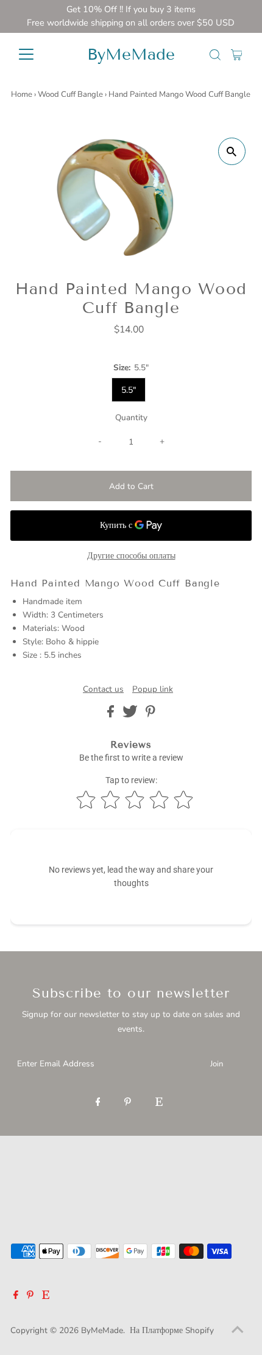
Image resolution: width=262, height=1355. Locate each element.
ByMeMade (131, 54)
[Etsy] (159, 1102)
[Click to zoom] (232, 151)
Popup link (152, 689)
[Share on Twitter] (131, 714)
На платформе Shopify (172, 1330)
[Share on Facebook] (111, 714)
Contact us (103, 689)
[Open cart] (237, 54)
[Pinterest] (127, 1102)
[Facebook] (98, 1102)
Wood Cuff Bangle (70, 94)
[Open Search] (215, 55)
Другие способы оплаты (131, 555)
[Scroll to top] (237, 1330)
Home (21, 94)
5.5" (128, 390)
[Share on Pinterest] (150, 714)
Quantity (131, 417)
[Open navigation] (39, 54)
